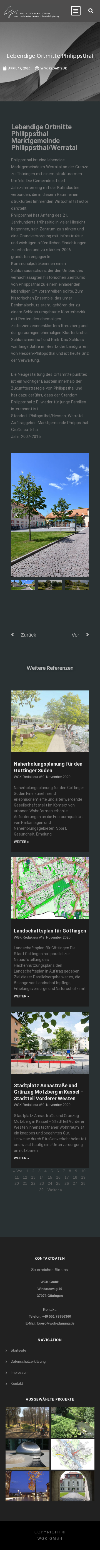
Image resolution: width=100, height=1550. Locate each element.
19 (83, 1177)
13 (33, 1177)
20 (16, 1183)
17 (66, 1177)
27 (75, 1183)
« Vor (17, 1171)
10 (83, 1171)
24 (50, 1183)
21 (25, 1183)
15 (50, 1177)
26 (66, 1183)
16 (58, 1177)
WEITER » (21, 842)
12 (25, 1177)
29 (41, 1190)
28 (83, 1183)
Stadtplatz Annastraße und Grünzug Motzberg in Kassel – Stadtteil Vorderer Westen (49, 1092)
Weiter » (55, 1190)
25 (58, 1183)
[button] (90, 10)
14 (41, 1177)
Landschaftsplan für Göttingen (50, 931)
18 (75, 1177)
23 (41, 1183)
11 (17, 1177)
